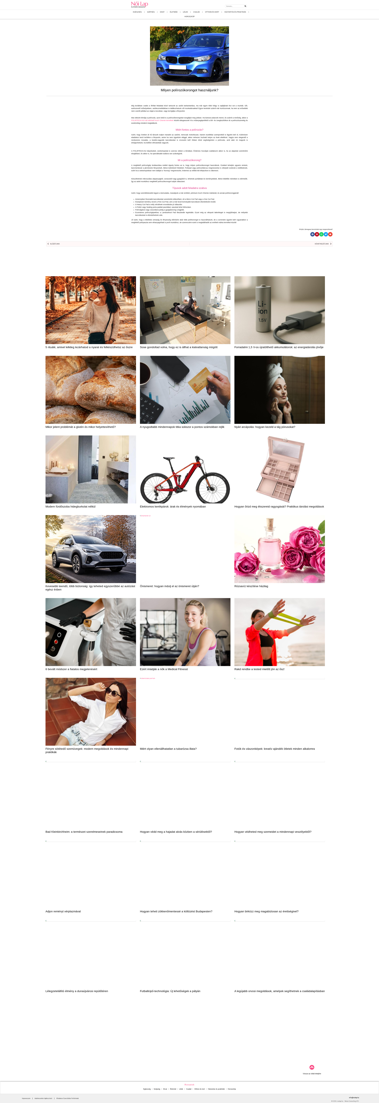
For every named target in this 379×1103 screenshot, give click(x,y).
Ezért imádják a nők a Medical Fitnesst (164, 669)
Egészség (137, 12)
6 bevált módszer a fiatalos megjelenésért (71, 669)
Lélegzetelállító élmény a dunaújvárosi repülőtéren (76, 991)
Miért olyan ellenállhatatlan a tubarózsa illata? (168, 748)
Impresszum (26, 1098)
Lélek (185, 12)
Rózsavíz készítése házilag (251, 586)
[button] (312, 234)
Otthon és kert (212, 12)
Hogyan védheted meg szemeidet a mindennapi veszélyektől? (272, 831)
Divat (162, 12)
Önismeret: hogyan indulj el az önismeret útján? (169, 586)
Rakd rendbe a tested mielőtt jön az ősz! (259, 669)
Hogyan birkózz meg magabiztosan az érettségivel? (266, 911)
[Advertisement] (104, 1029)
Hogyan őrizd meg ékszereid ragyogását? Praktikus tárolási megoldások (279, 506)
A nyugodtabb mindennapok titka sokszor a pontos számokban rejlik (182, 426)
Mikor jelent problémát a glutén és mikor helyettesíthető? (80, 426)
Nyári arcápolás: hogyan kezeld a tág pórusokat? (264, 426)
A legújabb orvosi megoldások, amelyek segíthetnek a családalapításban (279, 991)
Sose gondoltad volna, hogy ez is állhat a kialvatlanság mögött (179, 347)
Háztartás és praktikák (235, 12)
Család (196, 12)
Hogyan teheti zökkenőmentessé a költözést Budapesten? (176, 911)
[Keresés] (245, 6)
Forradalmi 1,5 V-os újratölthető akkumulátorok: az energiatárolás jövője (279, 347)
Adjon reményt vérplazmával (63, 911)
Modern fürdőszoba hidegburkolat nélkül (70, 506)
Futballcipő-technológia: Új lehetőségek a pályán (170, 991)
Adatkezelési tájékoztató (43, 1098)
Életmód (174, 12)
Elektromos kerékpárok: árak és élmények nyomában (173, 506)
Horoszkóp (189, 16)
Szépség (151, 12)
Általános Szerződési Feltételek (67, 1098)
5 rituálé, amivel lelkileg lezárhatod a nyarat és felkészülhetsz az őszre (89, 347)
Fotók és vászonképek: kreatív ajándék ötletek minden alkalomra (274, 748)
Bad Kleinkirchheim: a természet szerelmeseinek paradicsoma (83, 831)
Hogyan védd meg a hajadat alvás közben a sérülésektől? (176, 831)
